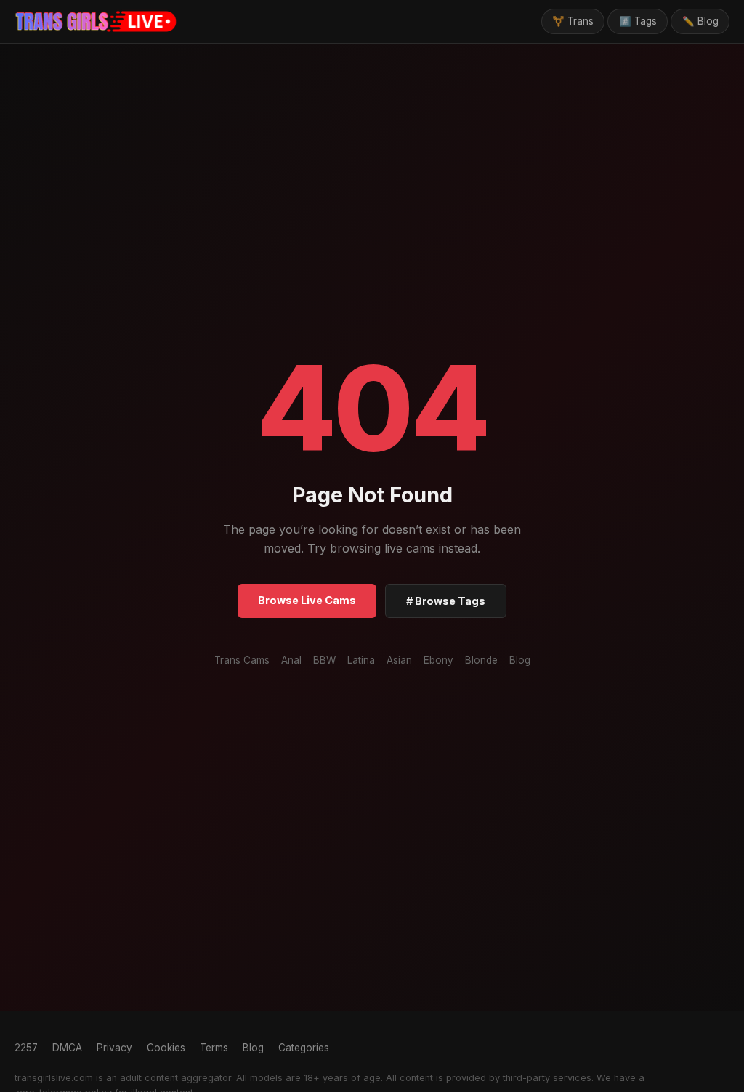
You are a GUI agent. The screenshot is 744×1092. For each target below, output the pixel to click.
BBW (324, 660)
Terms (214, 1047)
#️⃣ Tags (638, 21)
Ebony (438, 660)
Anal (291, 660)
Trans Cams (242, 660)
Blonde (481, 660)
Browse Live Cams (307, 600)
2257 (26, 1047)
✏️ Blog (700, 21)
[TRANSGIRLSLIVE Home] (96, 22)
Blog (519, 660)
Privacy (114, 1047)
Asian (399, 660)
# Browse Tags (445, 601)
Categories (303, 1047)
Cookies (166, 1047)
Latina (361, 660)
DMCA (67, 1047)
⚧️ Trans (573, 21)
